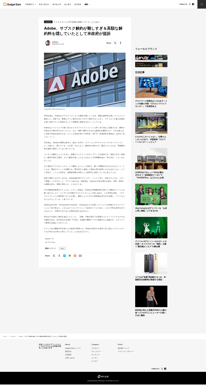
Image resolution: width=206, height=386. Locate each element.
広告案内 (68, 354)
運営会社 (68, 351)
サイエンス (95, 354)
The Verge (51, 242)
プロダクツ (95, 348)
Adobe (62, 248)
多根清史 (55, 42)
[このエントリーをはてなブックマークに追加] (64, 256)
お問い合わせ (70, 358)
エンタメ (94, 358)
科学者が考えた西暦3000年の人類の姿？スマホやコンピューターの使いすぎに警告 (151, 312)
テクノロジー (96, 351)
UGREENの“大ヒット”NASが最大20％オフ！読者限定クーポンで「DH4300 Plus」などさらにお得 (149, 175)
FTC (52, 238)
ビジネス (48, 22)
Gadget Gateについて (73, 348)
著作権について (123, 348)
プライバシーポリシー (126, 351)
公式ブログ (120, 219)
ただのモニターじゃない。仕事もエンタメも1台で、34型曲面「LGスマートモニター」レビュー (150, 139)
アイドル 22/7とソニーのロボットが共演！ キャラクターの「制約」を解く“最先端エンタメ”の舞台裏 (151, 244)
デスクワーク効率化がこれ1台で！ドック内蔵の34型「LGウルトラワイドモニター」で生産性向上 (151, 103)
